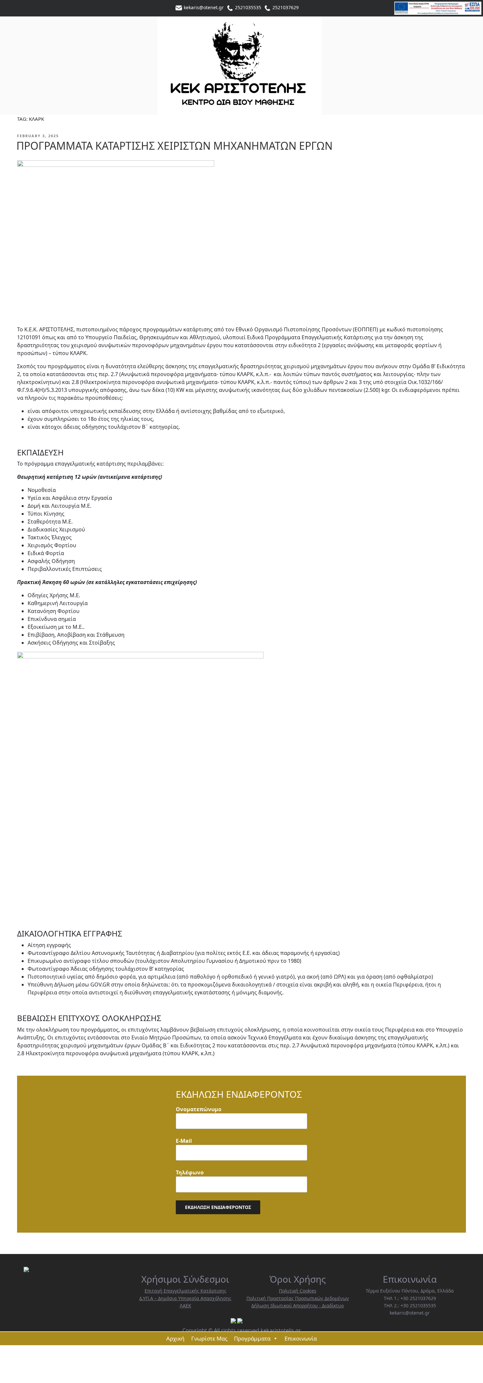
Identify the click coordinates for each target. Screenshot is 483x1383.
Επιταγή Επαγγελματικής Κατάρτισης (185, 1291)
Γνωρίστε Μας (209, 1338)
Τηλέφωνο (190, 1172)
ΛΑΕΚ (185, 1305)
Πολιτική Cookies (297, 1291)
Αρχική (175, 1338)
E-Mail (184, 1140)
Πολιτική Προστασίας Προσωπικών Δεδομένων (297, 1298)
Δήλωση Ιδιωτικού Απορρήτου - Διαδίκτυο (297, 1305)
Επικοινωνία (301, 1338)
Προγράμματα (252, 1338)
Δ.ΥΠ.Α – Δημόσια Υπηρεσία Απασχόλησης (185, 1298)
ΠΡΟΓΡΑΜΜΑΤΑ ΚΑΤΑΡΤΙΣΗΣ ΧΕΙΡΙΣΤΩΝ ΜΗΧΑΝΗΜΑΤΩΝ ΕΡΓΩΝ (174, 146)
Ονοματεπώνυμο (198, 1109)
